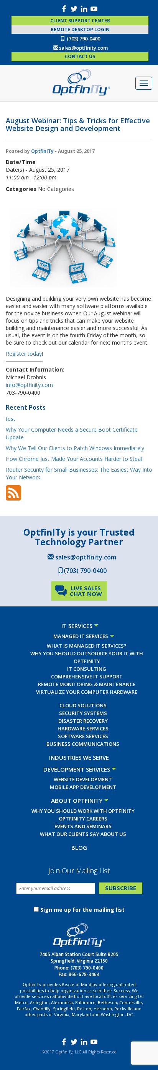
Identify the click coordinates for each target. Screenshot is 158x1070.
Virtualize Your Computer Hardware (86, 691)
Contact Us (80, 56)
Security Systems (83, 713)
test (10, 418)
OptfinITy (42, 151)
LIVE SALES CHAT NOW (86, 591)
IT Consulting (86, 668)
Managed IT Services (80, 636)
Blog (79, 847)
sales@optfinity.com (83, 47)
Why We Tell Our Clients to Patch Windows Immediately (75, 448)
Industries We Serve (79, 757)
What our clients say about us (83, 834)
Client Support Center (80, 20)
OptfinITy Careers (83, 818)
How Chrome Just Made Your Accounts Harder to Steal (74, 458)
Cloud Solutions (83, 705)
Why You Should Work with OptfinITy (83, 810)
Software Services (83, 736)
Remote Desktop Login (80, 29)
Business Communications (82, 743)
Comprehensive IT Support (87, 676)
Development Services (76, 769)
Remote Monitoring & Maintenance (86, 684)
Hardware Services (83, 728)
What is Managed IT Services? (87, 645)
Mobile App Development (83, 787)
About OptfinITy (76, 800)
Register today (24, 353)
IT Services (76, 626)
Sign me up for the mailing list (82, 909)
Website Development (83, 779)
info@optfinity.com (29, 384)
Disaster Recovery (83, 720)
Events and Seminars (83, 826)
